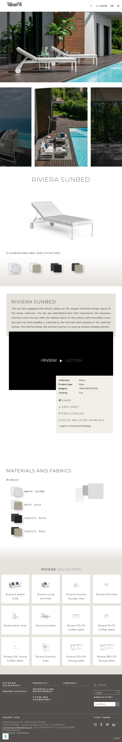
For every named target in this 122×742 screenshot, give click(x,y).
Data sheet (70, 407)
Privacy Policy (8, 732)
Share (66, 400)
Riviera (82, 380)
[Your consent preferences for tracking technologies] (6, 736)
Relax (81, 384)
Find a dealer (73, 413)
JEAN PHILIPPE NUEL (88, 388)
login (101, 685)
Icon (81, 392)
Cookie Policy (23, 732)
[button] (112, 6)
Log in (63, 425)
